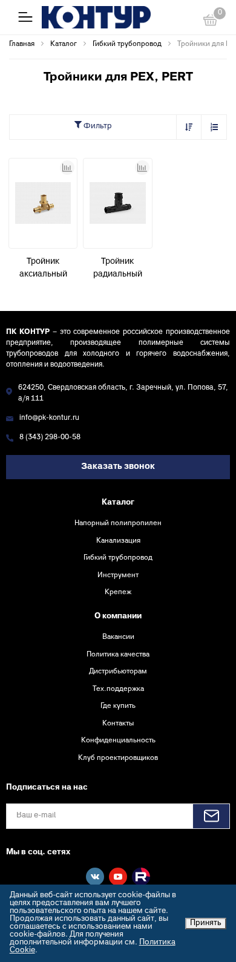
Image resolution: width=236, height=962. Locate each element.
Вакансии (118, 637)
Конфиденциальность (118, 741)
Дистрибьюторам (118, 672)
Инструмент (118, 575)
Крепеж (118, 592)
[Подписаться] (211, 816)
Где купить (118, 706)
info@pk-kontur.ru (49, 418)
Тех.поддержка (118, 689)
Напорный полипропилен (118, 523)
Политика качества (118, 655)
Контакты (118, 724)
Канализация (118, 541)
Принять (205, 923)
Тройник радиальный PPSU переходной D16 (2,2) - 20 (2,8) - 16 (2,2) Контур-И (118, 269)
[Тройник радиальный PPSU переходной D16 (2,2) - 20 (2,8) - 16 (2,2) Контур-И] (117, 203)
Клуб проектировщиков (118, 758)
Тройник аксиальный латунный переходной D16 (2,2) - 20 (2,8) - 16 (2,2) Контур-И (43, 269)
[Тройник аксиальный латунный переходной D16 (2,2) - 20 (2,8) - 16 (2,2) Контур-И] (42, 203)
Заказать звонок (118, 467)
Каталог (118, 502)
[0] (210, 22)
